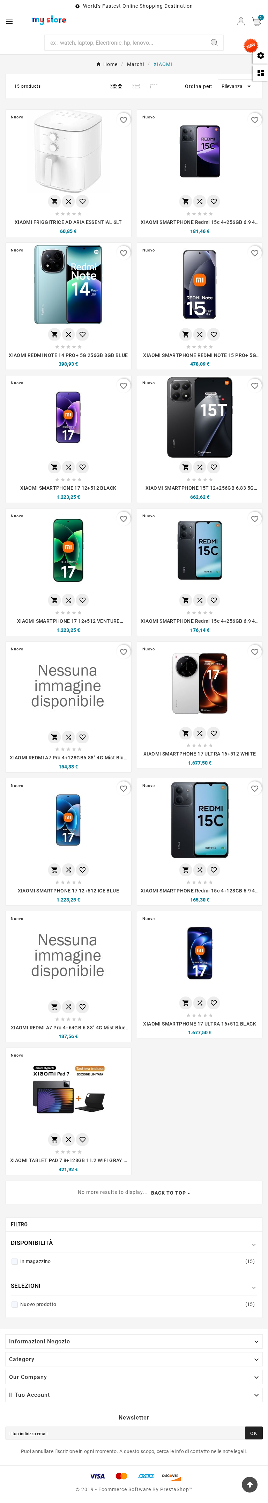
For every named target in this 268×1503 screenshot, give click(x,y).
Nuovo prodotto (137, 1304)
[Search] (214, 42)
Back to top (168, 1193)
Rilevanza (237, 86)
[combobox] (125, 42)
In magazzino (137, 1261)
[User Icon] (241, 21)
